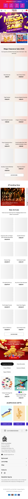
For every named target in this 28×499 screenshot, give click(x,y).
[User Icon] (22, 10)
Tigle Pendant (7, 97)
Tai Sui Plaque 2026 (21, 327)
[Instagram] (5, 473)
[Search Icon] (6, 10)
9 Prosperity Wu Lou (7, 282)
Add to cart (7, 388)
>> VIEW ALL (19, 1)
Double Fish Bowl (21, 235)
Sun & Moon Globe (21, 74)
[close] (27, 1)
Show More (14, 175)
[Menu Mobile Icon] (1, 10)
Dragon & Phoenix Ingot (21, 119)
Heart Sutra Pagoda (21, 305)
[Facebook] (1, 473)
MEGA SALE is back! (11, 1)
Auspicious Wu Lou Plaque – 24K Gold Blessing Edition (7, 236)
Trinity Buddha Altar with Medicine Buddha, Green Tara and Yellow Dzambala (21, 143)
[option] (7, 387)
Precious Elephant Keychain (21, 97)
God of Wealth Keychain (7, 119)
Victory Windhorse (7, 327)
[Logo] (14, 10)
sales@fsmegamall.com (8, 454)
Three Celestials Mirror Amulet (7, 143)
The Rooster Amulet (21, 260)
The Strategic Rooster (7, 305)
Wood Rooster (7, 74)
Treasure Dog (7, 260)
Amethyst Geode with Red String (7, 167)
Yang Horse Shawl (21, 166)
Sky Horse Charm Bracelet (21, 282)
